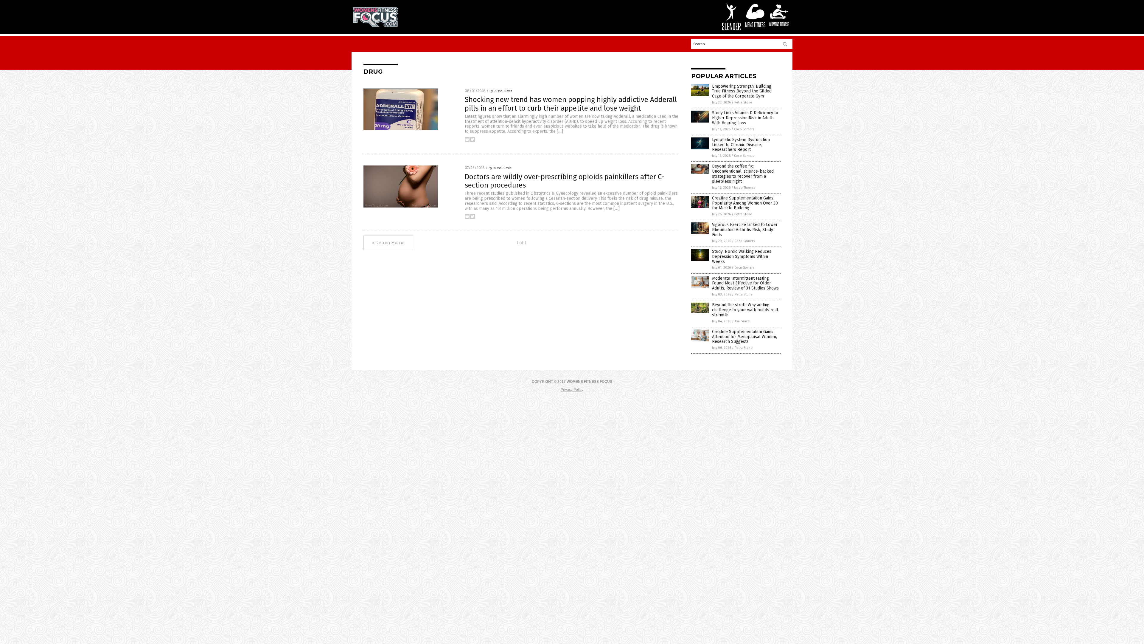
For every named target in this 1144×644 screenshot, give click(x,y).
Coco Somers (744, 129)
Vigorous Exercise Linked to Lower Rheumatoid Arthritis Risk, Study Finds (745, 229)
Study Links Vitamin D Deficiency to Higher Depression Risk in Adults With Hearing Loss (745, 118)
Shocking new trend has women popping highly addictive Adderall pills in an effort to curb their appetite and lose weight (571, 103)
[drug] (375, 26)
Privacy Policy (572, 390)
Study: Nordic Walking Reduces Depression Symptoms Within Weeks (741, 256)
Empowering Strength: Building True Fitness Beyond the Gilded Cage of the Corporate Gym (742, 91)
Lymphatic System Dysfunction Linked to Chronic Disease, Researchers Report (741, 144)
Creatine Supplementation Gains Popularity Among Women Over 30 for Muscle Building (745, 203)
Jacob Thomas (744, 188)
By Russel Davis (500, 91)
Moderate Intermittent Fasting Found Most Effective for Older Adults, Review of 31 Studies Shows (745, 283)
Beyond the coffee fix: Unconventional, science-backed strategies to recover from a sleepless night (743, 174)
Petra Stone (743, 102)
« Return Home (388, 242)
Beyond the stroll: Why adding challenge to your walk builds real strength (745, 310)
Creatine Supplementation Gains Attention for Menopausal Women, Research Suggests (744, 336)
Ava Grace (742, 321)
